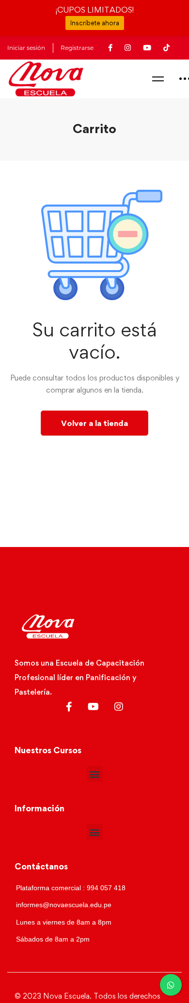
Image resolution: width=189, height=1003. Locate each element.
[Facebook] (69, 706)
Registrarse (77, 48)
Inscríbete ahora (94, 23)
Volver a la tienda (94, 423)
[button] (95, 774)
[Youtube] (93, 706)
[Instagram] (118, 706)
